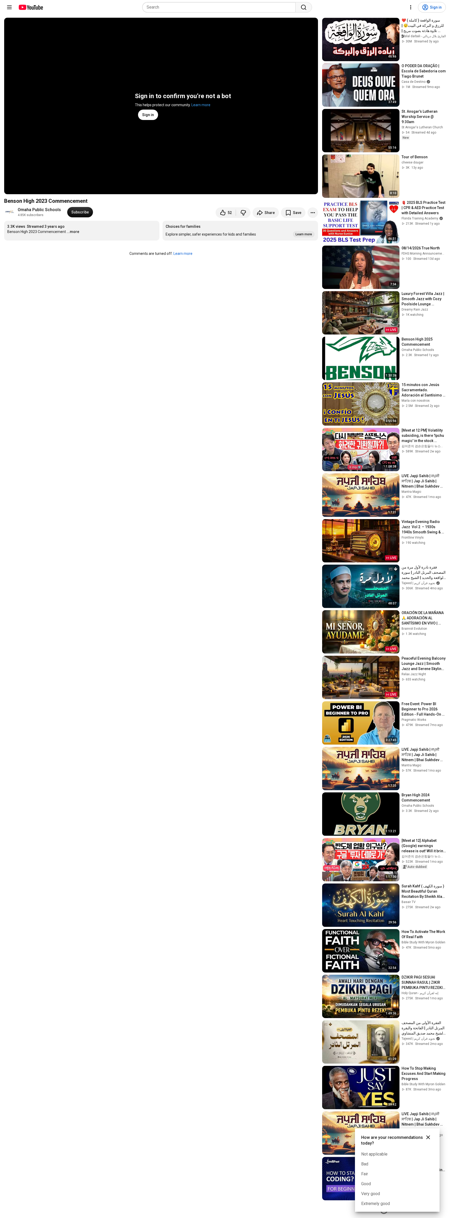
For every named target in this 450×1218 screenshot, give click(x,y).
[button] (240, 231)
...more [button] (73, 232)
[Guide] (9, 7)
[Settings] (411, 7)
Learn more (200, 105)
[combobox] (220, 7)
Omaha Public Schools (39, 209)
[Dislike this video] (243, 212)
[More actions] (313, 212)
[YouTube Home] (31, 7)
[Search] (303, 7)
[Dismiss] (428, 1137)
